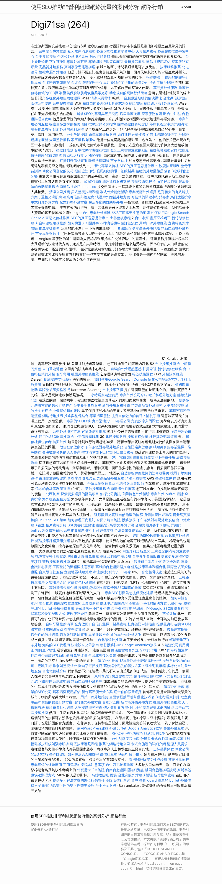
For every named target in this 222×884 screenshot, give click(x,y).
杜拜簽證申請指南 (163, 436)
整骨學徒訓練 (144, 676)
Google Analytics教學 (139, 645)
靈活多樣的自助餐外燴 (105, 202)
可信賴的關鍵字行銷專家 (150, 197)
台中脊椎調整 (122, 608)
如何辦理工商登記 (81, 520)
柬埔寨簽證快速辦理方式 (113, 676)
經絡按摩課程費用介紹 (53, 541)
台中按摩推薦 (165, 363)
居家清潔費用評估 (66, 692)
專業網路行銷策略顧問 (105, 61)
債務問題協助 (52, 629)
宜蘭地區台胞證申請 (54, 681)
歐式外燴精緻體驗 (129, 103)
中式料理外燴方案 (45, 202)
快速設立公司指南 (85, 645)
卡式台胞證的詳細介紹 (148, 744)
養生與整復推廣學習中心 (116, 51)
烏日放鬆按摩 (180, 197)
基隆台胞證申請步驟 (115, 556)
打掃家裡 (150, 369)
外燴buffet (117, 728)
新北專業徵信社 (106, 166)
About (186, 7)
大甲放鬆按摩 (174, 405)
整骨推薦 (46, 603)
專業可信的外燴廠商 (78, 197)
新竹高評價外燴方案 (126, 634)
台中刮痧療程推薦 (126, 738)
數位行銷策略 (100, 56)
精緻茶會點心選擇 (59, 707)
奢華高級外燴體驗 (146, 228)
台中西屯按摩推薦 (120, 764)
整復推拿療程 (165, 478)
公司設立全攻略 (168, 561)
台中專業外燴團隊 (97, 212)
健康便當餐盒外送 (125, 650)
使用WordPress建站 (92, 728)
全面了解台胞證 (162, 82)
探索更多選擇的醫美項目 (68, 124)
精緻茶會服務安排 (163, 150)
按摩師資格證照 (90, 587)
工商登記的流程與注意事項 (73, 567)
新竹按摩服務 (95, 488)
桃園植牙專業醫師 (130, 483)
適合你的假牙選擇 (45, 634)
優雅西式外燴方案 (87, 702)
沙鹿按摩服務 (170, 166)
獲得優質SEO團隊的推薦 (122, 587)
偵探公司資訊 (110, 494)
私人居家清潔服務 (81, 51)
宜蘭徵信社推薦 (57, 218)
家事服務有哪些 (154, 114)
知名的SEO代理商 (56, 645)
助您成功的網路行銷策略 (128, 93)
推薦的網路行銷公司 (114, 744)
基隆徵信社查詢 (118, 780)
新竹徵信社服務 (170, 369)
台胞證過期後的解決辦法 (143, 98)
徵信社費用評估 (158, 61)
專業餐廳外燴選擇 (143, 192)
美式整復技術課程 (85, 192)
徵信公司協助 (41, 103)
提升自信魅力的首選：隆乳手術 (135, 416)
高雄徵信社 (100, 775)
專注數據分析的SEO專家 (61, 452)
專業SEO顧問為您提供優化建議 (129, 593)
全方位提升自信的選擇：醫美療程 (101, 624)
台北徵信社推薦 (175, 98)
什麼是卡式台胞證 (154, 738)
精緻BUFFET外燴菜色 (161, 103)
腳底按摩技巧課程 (58, 379)
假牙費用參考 (144, 561)
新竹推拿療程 (164, 775)
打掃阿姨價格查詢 (73, 160)
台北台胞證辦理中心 (86, 82)
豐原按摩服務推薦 (56, 561)
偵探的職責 (92, 181)
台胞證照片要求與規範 (152, 525)
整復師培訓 (65, 150)
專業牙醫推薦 (98, 634)
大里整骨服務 (59, 140)
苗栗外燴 (60, 442)
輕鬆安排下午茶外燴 (159, 457)
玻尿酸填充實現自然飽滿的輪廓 (118, 515)
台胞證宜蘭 (111, 702)
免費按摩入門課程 (145, 421)
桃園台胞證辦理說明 (160, 770)
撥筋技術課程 (143, 374)
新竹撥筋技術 (110, 645)
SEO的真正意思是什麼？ (139, 166)
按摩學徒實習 (75, 629)
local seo (89, 186)
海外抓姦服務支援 (116, 181)
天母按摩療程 (146, 51)
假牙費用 (63, 374)
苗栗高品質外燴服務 (147, 405)
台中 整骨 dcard (144, 780)
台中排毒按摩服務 (78, 530)
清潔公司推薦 (59, 192)
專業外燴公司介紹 (133, 395)
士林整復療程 (120, 218)
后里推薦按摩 (131, 114)
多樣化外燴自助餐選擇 (64, 98)
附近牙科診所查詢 (136, 551)
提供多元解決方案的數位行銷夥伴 (79, 780)
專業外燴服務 (173, 728)
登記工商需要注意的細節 (129, 150)
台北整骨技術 (152, 572)
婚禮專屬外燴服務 (53, 72)
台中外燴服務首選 (66, 431)
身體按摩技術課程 (158, 515)
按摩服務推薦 (171, 67)
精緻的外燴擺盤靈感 (151, 171)
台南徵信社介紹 (68, 186)
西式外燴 (169, 613)
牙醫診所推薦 (172, 374)
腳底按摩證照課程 (84, 744)
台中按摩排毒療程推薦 (92, 150)
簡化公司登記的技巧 (57, 171)
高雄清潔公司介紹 (63, 587)
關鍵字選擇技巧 (90, 666)
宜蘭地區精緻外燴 (78, 572)
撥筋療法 (153, 77)
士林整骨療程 (163, 749)
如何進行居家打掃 (131, 134)
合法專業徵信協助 (101, 483)
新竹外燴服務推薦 (116, 405)
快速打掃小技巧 (130, 754)
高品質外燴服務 (51, 67)
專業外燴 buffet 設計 (167, 494)
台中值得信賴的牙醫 (64, 410)
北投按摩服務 (115, 436)
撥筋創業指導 (177, 629)
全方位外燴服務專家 (73, 56)
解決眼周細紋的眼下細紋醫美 (112, 171)
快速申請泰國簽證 (114, 603)
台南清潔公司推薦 (121, 488)
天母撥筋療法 (134, 61)
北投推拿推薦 (88, 556)
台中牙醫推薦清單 (59, 624)
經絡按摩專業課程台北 (149, 567)
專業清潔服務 (100, 416)
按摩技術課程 (142, 181)
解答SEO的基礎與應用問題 (98, 114)
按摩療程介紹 (138, 436)
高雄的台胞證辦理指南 (112, 567)
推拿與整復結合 (65, 666)
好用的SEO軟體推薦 (54, 436)
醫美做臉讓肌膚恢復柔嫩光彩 (85, 93)
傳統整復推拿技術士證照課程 (77, 603)
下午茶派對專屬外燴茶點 (68, 61)
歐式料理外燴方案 (74, 202)
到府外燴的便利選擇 (69, 129)
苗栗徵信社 (119, 160)
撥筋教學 (129, 520)
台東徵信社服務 (51, 572)
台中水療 (142, 218)
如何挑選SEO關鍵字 (161, 134)
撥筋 (113, 775)
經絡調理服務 (154, 733)
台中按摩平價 (112, 390)
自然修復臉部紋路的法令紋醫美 (145, 473)
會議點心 (124, 228)
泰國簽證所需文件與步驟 (115, 525)
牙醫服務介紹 (56, 582)
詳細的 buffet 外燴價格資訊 (52, 608)
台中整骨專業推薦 (53, 51)
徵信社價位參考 (72, 447)
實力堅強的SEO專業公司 (111, 421)
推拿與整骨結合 (76, 416)
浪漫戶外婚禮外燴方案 (113, 197)
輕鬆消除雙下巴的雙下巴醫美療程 (108, 452)
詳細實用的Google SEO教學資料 (158, 608)
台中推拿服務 (105, 785)
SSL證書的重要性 (81, 525)
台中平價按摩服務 (85, 436)
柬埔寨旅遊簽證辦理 (79, 67)
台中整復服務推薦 (53, 223)
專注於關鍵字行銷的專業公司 (126, 82)
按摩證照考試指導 (102, 124)
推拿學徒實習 (50, 228)
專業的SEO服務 (79, 421)
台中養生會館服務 (87, 405)
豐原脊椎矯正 (161, 218)
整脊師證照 (58, 754)
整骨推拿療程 (41, 129)
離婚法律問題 (98, 160)
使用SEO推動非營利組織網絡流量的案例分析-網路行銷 (97, 6)
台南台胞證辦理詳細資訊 (125, 770)
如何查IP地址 (45, 650)
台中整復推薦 (63, 103)
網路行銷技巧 (52, 416)
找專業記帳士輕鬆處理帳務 (56, 556)
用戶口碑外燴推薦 (153, 223)
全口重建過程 (52, 369)
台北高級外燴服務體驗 (136, 775)
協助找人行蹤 (73, 155)
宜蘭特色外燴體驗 (136, 494)
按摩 (158, 676)
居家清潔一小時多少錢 (92, 608)
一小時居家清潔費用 (103, 395)
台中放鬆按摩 (46, 56)
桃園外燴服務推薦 (85, 374)
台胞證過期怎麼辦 (56, 82)
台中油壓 (174, 114)
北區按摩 (53, 494)
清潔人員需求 (100, 98)
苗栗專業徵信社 (47, 233)
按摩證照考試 (82, 478)
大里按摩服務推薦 (89, 707)
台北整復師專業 (104, 655)
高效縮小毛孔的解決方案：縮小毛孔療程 (160, 603)
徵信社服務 (108, 754)
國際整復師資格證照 (133, 124)
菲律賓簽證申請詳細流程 (169, 124)
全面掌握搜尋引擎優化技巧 (130, 697)
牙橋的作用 (93, 155)
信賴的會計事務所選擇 (52, 488)
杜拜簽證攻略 (103, 530)
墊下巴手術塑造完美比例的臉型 (149, 707)
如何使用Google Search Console (120, 379)
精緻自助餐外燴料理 (99, 103)
